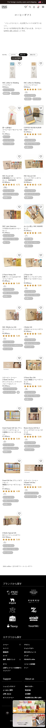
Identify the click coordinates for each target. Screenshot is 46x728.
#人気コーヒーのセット (32, 144)
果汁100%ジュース (30, 652)
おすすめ (13, 54)
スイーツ (5, 648)
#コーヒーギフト (8, 90)
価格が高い (33, 54)
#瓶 (18, 392)
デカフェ (27, 644)
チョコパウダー (29, 648)
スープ (5, 656)
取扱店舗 (28, 690)
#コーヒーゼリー (8, 140)
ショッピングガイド (9, 686)
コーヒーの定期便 (29, 664)
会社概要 (28, 694)
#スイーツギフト (8, 144)
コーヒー (5, 644)
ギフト (5, 664)
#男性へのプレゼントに (32, 446)
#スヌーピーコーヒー (10, 389)
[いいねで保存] (19, 63)
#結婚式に (6, 93)
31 (5, 187)
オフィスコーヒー (8, 697)
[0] (26, 7)
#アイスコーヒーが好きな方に (12, 345)
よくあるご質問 (8, 690)
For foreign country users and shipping (22, 2)
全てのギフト (17, 566)
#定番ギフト (29, 147)
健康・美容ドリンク (9, 659)
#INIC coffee (29, 239)
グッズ (26, 656)
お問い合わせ (7, 694)
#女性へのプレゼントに (32, 194)
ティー (26, 668)
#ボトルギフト (8, 349)
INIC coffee (7, 566)
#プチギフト (15, 93)
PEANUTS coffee (29, 659)
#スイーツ (6, 137)
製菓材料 (5, 652)
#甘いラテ (6, 242)
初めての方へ (29, 686)
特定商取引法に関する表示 (33, 697)
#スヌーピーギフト (9, 392)
